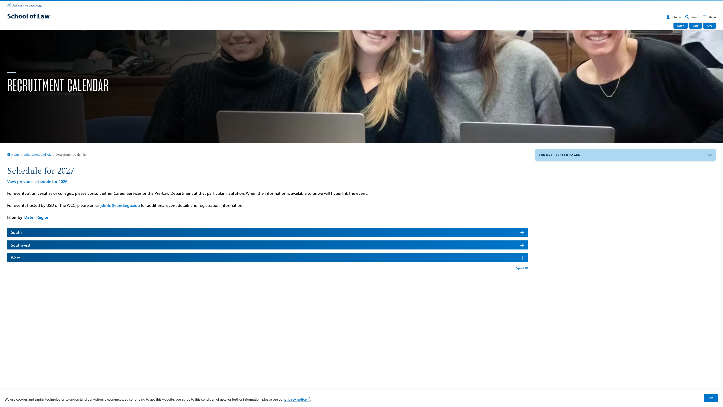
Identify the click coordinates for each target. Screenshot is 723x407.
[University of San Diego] (25, 4)
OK (711, 398)
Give (709, 25)
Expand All (522, 268)
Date (28, 217)
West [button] (15, 257)
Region (43, 217)
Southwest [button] (21, 245)
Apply (680, 25)
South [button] (16, 232)
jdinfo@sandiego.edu (120, 205)
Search (695, 17)
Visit (695, 25)
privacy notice (295, 399)
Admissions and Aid (38, 155)
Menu (712, 17)
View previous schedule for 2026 (37, 181)
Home (15, 155)
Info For (677, 17)
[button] (625, 155)
